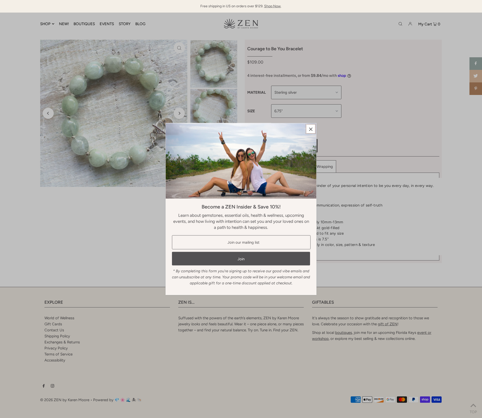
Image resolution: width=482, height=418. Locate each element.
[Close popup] (310, 129)
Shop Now (272, 6)
